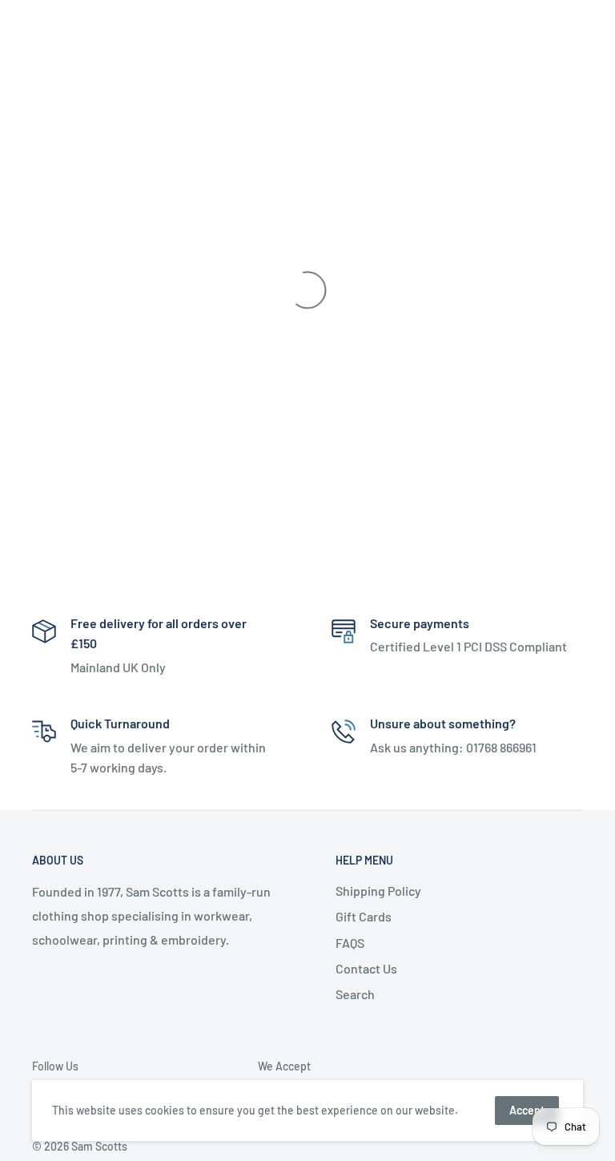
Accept (527, 1110)
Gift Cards (364, 916)
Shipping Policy (378, 890)
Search (355, 994)
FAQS (350, 942)
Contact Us (366, 968)
